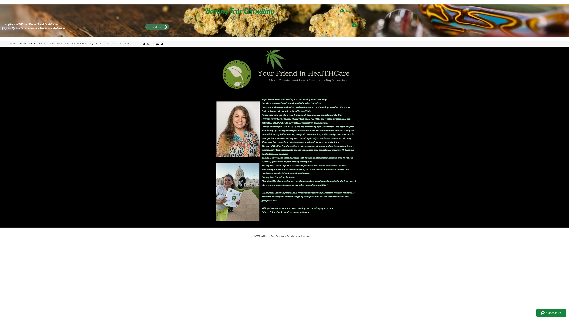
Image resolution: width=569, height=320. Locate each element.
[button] (354, 24)
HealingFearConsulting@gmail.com (315, 208)
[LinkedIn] (157, 44)
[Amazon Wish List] (144, 44)
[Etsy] (148, 44)
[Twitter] (161, 44)
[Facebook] (153, 44)
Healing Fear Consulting (239, 11)
